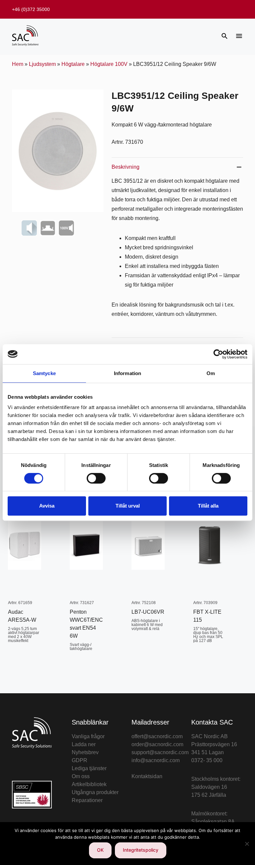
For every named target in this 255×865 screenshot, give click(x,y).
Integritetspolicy (140, 850)
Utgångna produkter (95, 792)
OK (100, 850)
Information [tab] (127, 373)
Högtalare (73, 64)
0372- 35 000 (206, 760)
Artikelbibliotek (89, 784)
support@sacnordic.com (160, 752)
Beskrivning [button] (125, 167)
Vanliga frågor (88, 736)
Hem (17, 64)
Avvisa (46, 506)
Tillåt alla (208, 506)
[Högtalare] (29, 228)
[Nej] (246, 843)
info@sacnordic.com (155, 760)
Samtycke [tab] (44, 373)
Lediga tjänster (89, 768)
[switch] (96, 478)
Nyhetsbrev (85, 752)
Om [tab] (211, 373)
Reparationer (87, 800)
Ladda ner (84, 744)
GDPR (79, 760)
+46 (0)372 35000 (31, 9)
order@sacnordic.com (157, 744)
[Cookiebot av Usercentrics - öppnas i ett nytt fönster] (218, 354)
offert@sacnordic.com (157, 736)
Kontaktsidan (146, 776)
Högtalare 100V (109, 64)
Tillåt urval (128, 506)
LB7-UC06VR (147, 612)
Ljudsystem (42, 64)
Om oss (81, 776)
